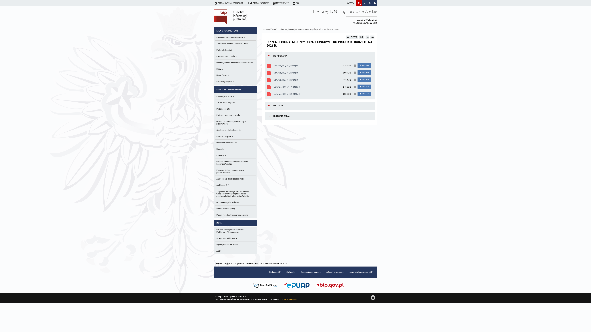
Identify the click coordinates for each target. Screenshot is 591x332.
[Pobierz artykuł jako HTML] (368, 37)
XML (362, 37)
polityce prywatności (288, 299)
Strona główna (269, 29)
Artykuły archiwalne (335, 272)
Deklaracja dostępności (310, 272)
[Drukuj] (372, 37)
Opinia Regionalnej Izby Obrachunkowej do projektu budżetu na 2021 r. (309, 29)
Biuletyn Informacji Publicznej (239, 16)
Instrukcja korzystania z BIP (361, 272)
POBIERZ (365, 66)
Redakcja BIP (275, 272)
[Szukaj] (359, 3)
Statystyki (290, 272)
